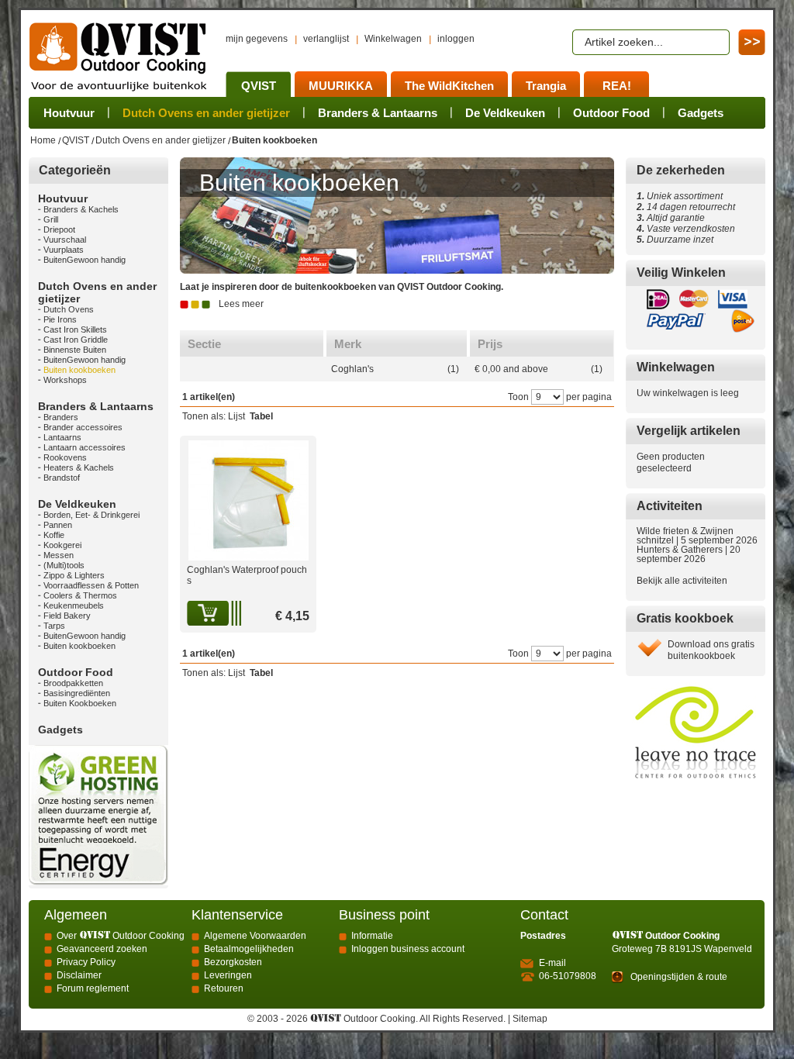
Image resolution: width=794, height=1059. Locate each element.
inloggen (456, 38)
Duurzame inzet (677, 239)
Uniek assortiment (680, 196)
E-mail (552, 962)
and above (511, 369)
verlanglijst (326, 38)
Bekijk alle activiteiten (682, 580)
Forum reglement (93, 988)
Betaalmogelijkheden (249, 948)
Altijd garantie (671, 217)
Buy (209, 613)
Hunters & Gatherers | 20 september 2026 (688, 554)
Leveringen (228, 975)
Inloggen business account (407, 948)
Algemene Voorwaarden (255, 935)
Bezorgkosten (233, 962)
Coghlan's (352, 369)
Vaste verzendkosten (688, 228)
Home (43, 140)
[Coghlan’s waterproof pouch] (248, 445)
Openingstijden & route (678, 976)
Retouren (223, 988)
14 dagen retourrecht (686, 207)
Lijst (236, 416)
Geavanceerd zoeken (102, 948)
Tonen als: (204, 416)
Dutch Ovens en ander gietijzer (160, 140)
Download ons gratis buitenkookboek (711, 650)
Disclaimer (79, 975)
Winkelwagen (393, 38)
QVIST (75, 140)
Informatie (372, 935)
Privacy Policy (86, 962)
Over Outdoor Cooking (121, 935)
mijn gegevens (257, 38)
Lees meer (241, 303)
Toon (518, 397)
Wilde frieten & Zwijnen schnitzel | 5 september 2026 (697, 536)
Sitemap (530, 1018)
